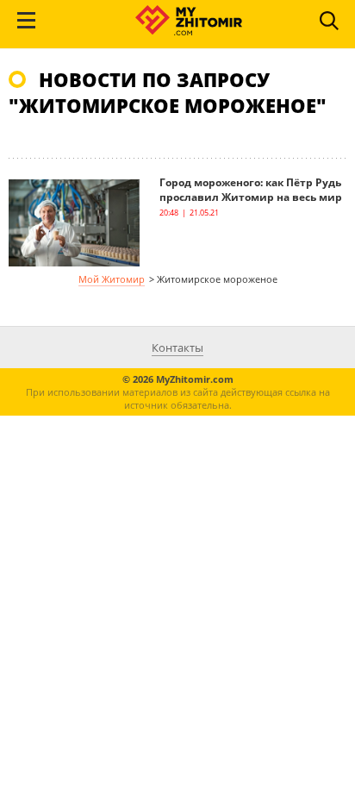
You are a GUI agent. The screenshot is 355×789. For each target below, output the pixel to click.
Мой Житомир (111, 278)
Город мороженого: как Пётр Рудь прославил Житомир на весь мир (250, 189)
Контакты (177, 347)
